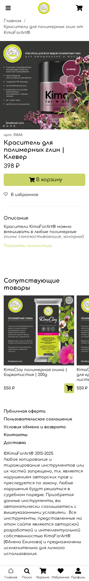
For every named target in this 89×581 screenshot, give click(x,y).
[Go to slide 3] (11, 126)
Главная (12, 21)
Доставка (15, 443)
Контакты (15, 435)
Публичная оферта (24, 411)
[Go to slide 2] (7, 126)
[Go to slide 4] (14, 126)
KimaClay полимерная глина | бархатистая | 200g (35, 372)
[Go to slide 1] (4, 126)
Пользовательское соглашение (38, 419)
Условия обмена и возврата (35, 427)
